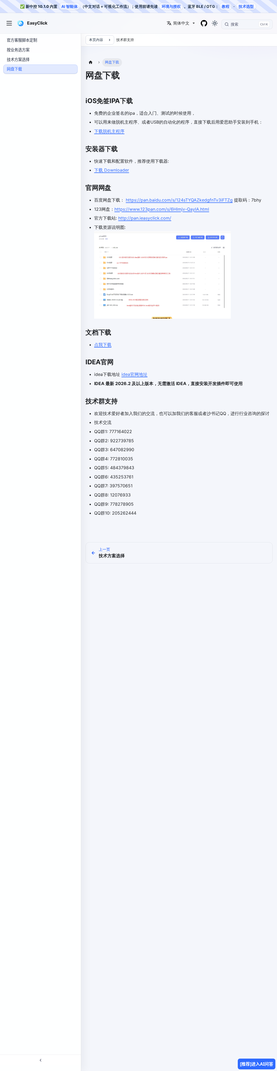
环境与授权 (171, 6)
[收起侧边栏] (40, 1060)
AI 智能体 (69, 6)
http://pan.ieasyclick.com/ (144, 218)
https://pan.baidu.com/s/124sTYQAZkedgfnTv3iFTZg (179, 200)
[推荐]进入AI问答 (256, 1064)
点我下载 (102, 344)
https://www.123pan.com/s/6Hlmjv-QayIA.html (161, 209)
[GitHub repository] (204, 23)
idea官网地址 (134, 374)
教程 (225, 6)
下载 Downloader (111, 170)
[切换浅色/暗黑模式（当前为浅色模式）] (214, 23)
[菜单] (9, 23)
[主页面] (90, 62)
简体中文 (181, 23)
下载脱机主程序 (109, 131)
